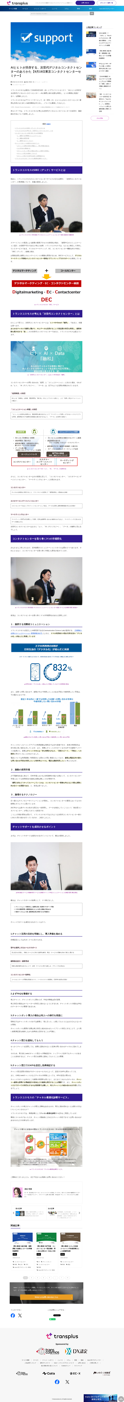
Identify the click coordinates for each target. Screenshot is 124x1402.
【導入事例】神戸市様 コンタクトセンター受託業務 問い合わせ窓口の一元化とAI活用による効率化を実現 (46, 1249)
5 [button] (49, 1277)
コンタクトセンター (19, 84)
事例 (78, 8)
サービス (25, 8)
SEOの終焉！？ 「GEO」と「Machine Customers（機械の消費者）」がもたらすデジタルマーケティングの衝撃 (105, 39)
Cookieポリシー (66, 1365)
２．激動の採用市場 (23, 138)
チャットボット (47, 1261)
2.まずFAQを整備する (23, 148)
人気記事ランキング (30, 1363)
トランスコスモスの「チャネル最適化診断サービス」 (31, 158)
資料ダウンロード (45, 1363)
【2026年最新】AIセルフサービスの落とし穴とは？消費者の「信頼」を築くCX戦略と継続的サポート (105, 82)
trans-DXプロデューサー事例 (22, 1267)
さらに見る (100, 118)
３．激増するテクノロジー (25, 141)
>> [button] (67, 1277)
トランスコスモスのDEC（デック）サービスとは (30, 128)
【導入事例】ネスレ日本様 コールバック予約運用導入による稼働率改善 (69, 1248)
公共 (21, 1264)
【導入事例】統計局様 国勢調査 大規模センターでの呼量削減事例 (22, 1248)
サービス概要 (13, 8)
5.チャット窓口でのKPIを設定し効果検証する (31, 156)
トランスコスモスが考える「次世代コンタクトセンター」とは (34, 130)
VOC (26, 1264)
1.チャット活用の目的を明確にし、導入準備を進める (33, 146)
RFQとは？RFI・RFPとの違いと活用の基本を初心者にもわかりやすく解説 (105, 67)
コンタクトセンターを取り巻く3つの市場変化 (29, 133)
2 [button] (31, 1277)
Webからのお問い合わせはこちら (46, 1297)
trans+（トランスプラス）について (64, 1363)
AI (39, 1261)
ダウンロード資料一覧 (106, 3)
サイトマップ (78, 1365)
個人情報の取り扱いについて (49, 1365)
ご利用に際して (94, 1363)
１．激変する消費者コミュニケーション (29, 135)
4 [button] (43, 1277)
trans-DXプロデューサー (106, 8)
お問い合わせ (85, 2)
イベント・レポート (40, 8)
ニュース (54, 8)
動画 (90, 8)
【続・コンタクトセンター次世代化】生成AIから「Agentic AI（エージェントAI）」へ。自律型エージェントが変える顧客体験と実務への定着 (105, 102)
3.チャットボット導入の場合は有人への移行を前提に (33, 151)
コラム (67, 8)
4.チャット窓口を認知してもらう (27, 153)
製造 (69, 1264)
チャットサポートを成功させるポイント (27, 143)
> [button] (61, 1277)
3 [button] (37, 1277)
